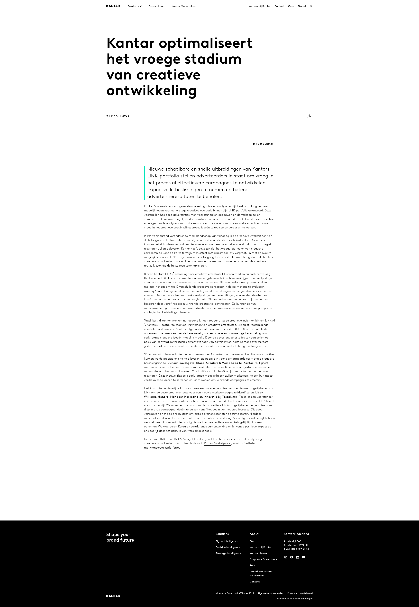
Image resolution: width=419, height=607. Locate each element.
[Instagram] (286, 558)
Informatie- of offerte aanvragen (295, 599)
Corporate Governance (263, 559)
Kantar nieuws (258, 553)
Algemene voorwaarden (270, 593)
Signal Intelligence (227, 541)
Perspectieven (156, 6)
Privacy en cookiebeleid (300, 593)
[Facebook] (292, 558)
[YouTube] (298, 558)
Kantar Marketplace (184, 6)
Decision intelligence (228, 547)
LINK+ (169, 274)
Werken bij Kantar (260, 6)
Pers (252, 565)
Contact (279, 6)
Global (302, 6)
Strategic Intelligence (228, 553)
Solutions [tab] (133, 6)
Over (291, 6)
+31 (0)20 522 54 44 (297, 549)
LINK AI (177, 439)
